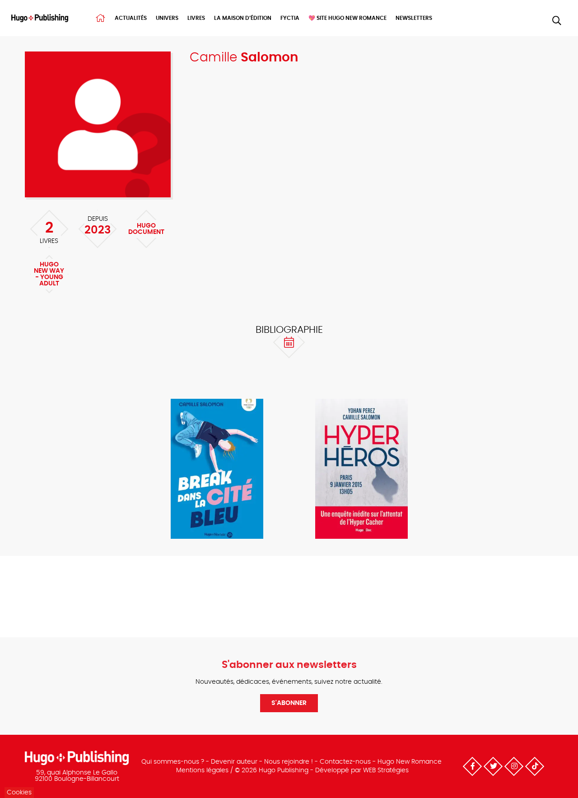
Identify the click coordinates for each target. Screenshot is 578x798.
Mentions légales (202, 770)
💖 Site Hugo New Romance (347, 18)
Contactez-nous (345, 762)
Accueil (100, 18)
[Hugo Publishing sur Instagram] (513, 766)
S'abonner (289, 703)
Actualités (131, 18)
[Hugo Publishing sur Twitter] (493, 766)
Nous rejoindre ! (288, 762)
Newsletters (414, 18)
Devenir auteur (234, 762)
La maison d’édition (242, 18)
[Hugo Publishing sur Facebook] (472, 766)
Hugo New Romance (410, 762)
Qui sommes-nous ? (172, 762)
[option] (216, 469)
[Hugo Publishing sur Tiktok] (534, 766)
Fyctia (289, 18)
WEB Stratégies (386, 770)
